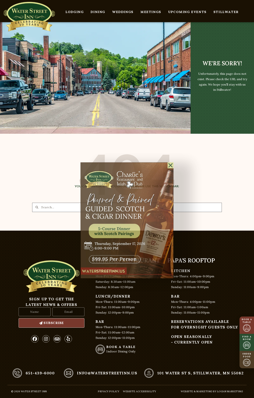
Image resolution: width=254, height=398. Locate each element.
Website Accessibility (139, 391)
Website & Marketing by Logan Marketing (212, 391)
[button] (171, 144)
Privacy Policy (108, 391)
